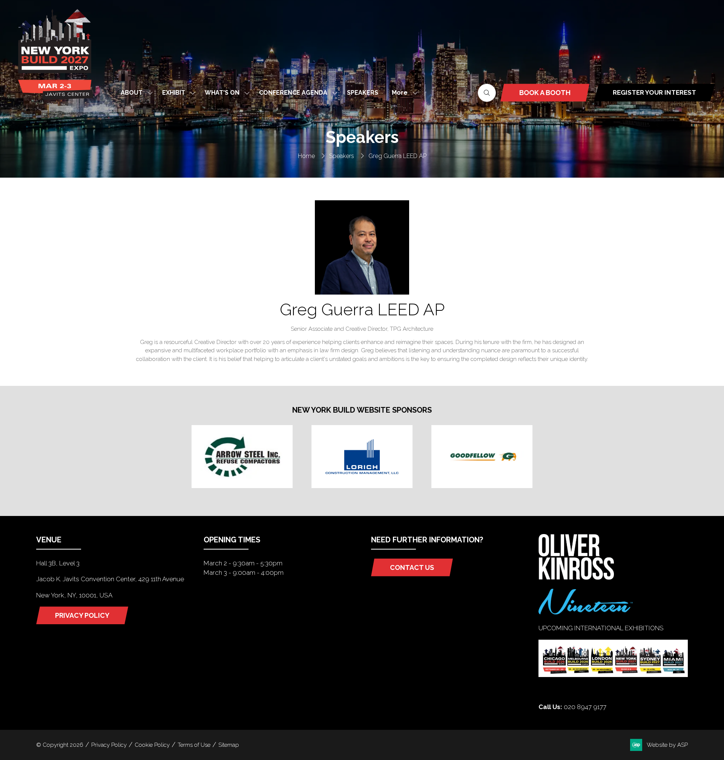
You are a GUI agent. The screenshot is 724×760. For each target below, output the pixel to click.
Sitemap (228, 745)
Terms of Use (194, 745)
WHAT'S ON (222, 92)
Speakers (341, 156)
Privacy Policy (109, 745)
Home (306, 156)
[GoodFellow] (481, 456)
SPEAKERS (362, 92)
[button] (402, 92)
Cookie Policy (152, 745)
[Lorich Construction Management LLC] (362, 456)
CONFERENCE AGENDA (293, 92)
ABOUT (132, 92)
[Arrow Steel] (242, 456)
